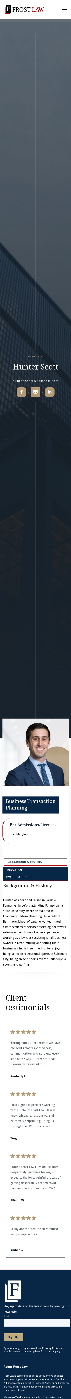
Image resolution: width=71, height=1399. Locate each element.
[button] (63, 9)
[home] (24, 9)
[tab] (35, 862)
